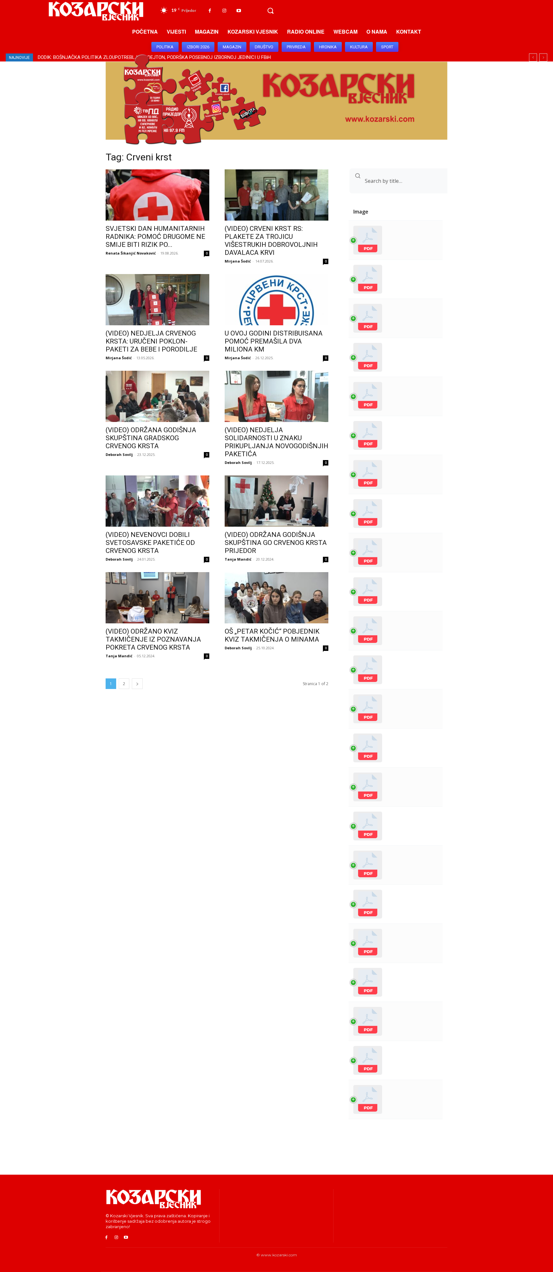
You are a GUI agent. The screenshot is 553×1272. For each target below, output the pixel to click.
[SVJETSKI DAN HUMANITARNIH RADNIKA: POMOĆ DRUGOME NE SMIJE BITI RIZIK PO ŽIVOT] (157, 195)
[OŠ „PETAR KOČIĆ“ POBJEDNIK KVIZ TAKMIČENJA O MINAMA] (276, 597)
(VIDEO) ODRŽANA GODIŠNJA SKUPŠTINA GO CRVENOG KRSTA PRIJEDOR (276, 543)
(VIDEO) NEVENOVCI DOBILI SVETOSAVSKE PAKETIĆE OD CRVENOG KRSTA (150, 543)
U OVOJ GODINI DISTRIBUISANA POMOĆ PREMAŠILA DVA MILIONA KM (274, 341)
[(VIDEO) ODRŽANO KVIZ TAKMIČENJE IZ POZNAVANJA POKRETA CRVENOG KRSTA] (157, 597)
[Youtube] (238, 10)
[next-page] (137, 683)
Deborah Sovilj (119, 454)
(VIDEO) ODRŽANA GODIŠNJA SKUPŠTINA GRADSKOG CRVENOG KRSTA (151, 438)
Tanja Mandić (238, 559)
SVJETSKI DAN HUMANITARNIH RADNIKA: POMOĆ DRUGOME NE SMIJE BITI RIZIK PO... (155, 236)
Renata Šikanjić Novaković (131, 253)
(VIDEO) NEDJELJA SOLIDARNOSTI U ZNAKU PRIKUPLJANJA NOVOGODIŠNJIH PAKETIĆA (276, 442)
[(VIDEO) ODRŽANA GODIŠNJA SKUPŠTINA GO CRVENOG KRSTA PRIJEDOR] (276, 501)
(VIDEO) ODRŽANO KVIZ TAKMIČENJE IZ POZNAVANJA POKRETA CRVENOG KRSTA (153, 639)
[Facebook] (209, 10)
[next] (543, 57)
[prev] (533, 57)
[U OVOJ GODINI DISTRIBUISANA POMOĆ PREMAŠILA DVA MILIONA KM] (276, 299)
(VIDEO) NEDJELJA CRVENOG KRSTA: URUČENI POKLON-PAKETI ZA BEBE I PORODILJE (151, 341)
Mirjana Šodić (238, 261)
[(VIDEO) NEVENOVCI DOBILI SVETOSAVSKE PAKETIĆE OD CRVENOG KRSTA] (157, 501)
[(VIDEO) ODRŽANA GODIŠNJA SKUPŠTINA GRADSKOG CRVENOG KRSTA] (157, 396)
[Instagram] (224, 10)
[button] (270, 11)
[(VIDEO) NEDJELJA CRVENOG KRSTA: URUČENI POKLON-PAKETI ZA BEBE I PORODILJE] (157, 299)
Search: (372, 180)
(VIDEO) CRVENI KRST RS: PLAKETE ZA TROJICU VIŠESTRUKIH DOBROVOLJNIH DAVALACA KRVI (271, 240)
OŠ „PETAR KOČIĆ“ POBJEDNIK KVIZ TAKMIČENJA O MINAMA (272, 635)
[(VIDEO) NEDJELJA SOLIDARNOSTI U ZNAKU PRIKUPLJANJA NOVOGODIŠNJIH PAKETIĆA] (276, 396)
